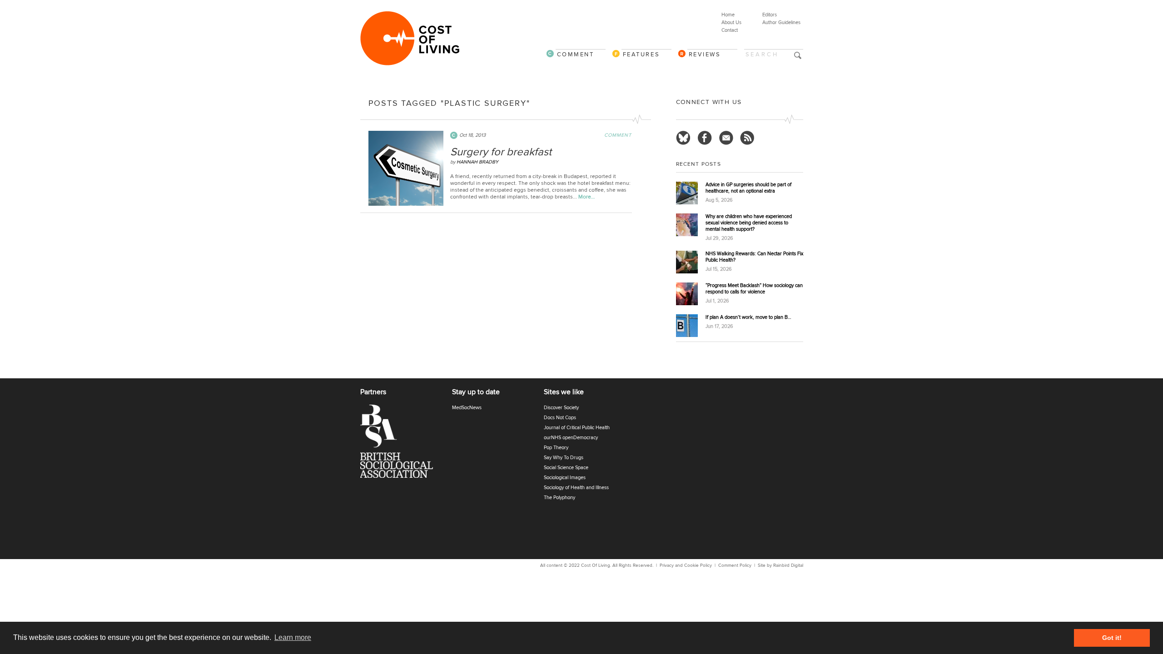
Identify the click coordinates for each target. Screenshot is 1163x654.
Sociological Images (565, 478)
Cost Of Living (595, 565)
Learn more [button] (292, 637)
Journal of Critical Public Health (577, 428)
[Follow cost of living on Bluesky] (683, 138)
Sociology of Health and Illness (576, 487)
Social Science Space (566, 468)
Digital (797, 565)
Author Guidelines (781, 22)
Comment (575, 54)
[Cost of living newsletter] (726, 138)
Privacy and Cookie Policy (686, 565)
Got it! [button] (1112, 637)
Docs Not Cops (560, 418)
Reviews (705, 54)
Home (728, 15)
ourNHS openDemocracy (571, 438)
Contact (729, 30)
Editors (769, 15)
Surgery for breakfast (501, 152)
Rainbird (781, 565)
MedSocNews (467, 408)
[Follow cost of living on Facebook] (704, 138)
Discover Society (561, 408)
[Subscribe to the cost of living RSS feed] (747, 138)
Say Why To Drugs (563, 458)
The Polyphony (559, 497)
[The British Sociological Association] (402, 444)
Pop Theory (556, 448)
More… (586, 196)
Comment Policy (734, 565)
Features (641, 54)
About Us (731, 22)
